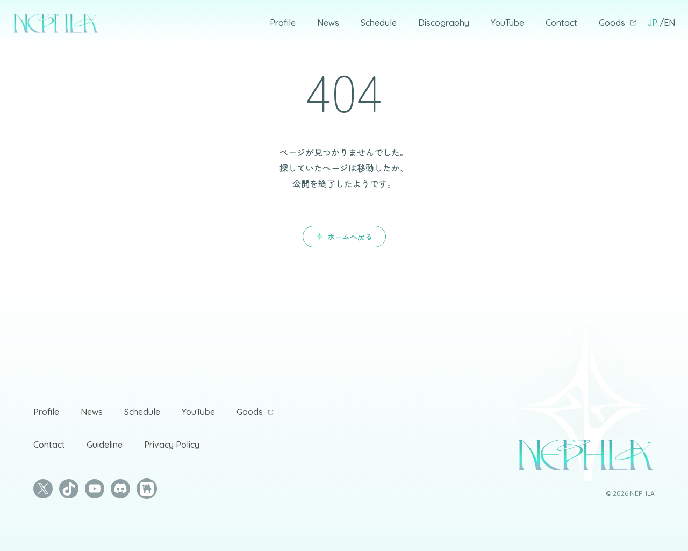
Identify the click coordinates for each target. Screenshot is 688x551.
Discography (443, 23)
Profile (283, 23)
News (328, 23)
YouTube (507, 23)
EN (669, 23)
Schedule (379, 23)
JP (652, 23)
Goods (612, 23)
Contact (561, 23)
